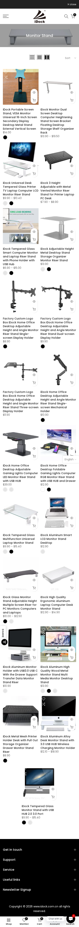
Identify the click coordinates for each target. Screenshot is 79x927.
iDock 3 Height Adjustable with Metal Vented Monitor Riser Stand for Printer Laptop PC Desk (57, 190)
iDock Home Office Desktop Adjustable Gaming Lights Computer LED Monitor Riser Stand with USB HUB (20, 473)
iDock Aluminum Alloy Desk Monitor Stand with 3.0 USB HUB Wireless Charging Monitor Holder (57, 742)
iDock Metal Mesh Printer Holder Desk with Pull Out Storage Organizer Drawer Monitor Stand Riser (20, 744)
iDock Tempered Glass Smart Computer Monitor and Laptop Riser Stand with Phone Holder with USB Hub (20, 256)
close (72, 4)
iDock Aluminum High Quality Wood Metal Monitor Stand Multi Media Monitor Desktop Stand (56, 674)
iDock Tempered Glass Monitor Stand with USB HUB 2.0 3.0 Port (38, 810)
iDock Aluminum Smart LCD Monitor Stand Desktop (56, 539)
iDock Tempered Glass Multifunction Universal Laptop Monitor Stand (19, 539)
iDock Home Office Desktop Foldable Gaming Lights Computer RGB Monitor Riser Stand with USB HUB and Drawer (58, 473)
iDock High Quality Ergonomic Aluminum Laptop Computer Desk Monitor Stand (56, 603)
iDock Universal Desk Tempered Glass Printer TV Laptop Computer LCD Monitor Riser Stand (20, 188)
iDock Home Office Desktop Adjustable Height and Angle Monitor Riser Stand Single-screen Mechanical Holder (58, 401)
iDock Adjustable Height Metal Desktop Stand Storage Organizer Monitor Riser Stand (57, 254)
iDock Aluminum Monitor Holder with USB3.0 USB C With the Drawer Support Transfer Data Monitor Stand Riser (20, 674)
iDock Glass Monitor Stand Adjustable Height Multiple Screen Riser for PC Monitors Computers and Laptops (20, 604)
